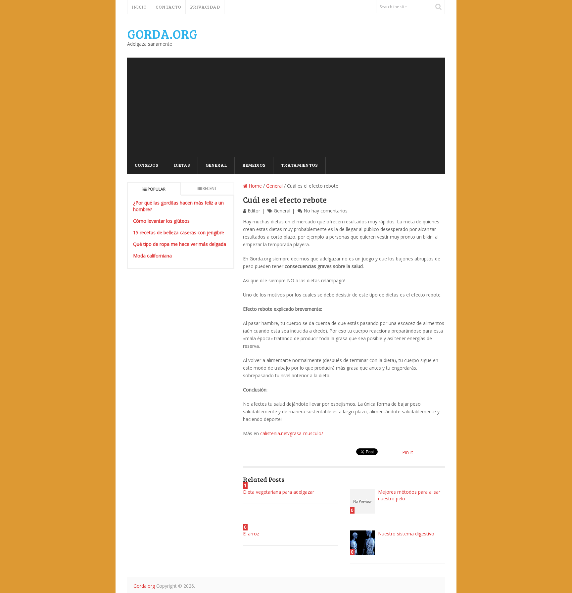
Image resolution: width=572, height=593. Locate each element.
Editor (254, 210)
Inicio (139, 7)
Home (254, 186)
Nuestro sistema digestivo (406, 533)
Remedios (253, 165)
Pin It (407, 452)
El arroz (251, 533)
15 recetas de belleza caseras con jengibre (178, 232)
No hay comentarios (326, 210)
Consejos (146, 165)
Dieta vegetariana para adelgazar (278, 492)
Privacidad (205, 7)
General (216, 165)
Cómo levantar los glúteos (161, 221)
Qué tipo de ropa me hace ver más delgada (179, 244)
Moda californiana (152, 255)
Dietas (182, 165)
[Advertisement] (286, 107)
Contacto (168, 7)
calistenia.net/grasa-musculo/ (291, 433)
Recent (210, 188)
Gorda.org (162, 33)
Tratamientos (299, 165)
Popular (157, 189)
